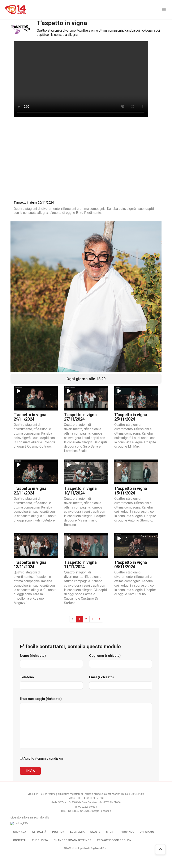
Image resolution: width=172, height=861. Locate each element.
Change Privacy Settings (72, 840)
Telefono (27, 677)
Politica (58, 831)
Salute (95, 831)
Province (127, 831)
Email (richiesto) (101, 677)
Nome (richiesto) (33, 656)
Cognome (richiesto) (105, 656)
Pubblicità (40, 840)
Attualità (39, 831)
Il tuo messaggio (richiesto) (40, 699)
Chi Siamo (147, 831)
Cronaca (19, 831)
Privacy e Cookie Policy (114, 840)
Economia (77, 831)
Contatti (19, 840)
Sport (110, 831)
